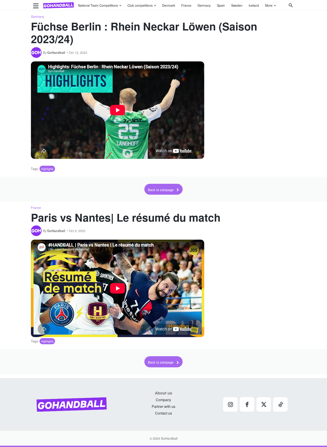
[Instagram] (230, 404)
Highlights (47, 169)
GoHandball (56, 52)
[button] (290, 5)
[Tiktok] (280, 404)
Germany (37, 16)
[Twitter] (263, 404)
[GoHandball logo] (58, 5)
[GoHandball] (37, 52)
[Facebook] (247, 404)
